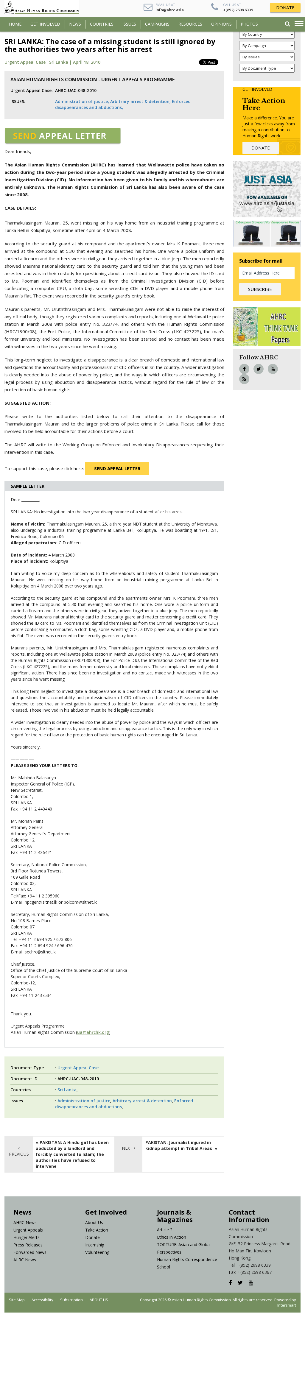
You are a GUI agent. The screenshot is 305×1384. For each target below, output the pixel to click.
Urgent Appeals (28, 1230)
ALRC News (24, 1260)
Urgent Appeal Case (25, 62)
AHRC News (25, 1222)
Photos (249, 24)
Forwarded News (29, 1252)
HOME (15, 24)
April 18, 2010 (86, 62)
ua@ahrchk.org (93, 1032)
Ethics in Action (171, 1237)
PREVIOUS (19, 1154)
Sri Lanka (67, 1089)
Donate (92, 1237)
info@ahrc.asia (169, 10)
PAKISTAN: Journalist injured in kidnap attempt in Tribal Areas (179, 1145)
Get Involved (45, 24)
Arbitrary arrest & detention (142, 1101)
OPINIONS (221, 24)
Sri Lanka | (61, 62)
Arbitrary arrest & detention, (140, 101)
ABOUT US (99, 1299)
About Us (94, 1222)
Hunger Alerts (26, 1237)
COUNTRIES (101, 24)
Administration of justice (83, 1101)
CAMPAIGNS (157, 24)
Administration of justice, (82, 101)
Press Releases (28, 1245)
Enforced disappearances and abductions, (123, 104)
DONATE (285, 7)
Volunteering (97, 1252)
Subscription (71, 1299)
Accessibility (42, 1299)
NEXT (128, 1148)
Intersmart (286, 1305)
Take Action (96, 1230)
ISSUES (129, 24)
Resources (190, 24)
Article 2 (164, 1229)
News (75, 24)
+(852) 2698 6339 (238, 10)
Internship (94, 1245)
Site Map (17, 1299)
